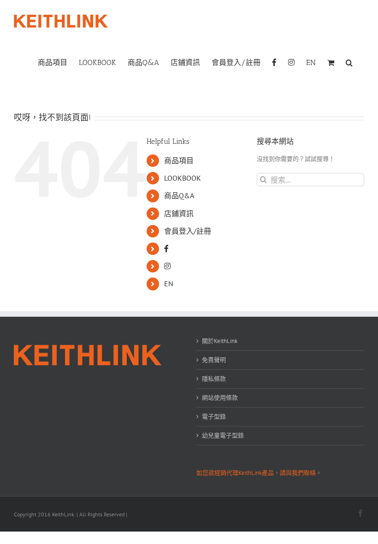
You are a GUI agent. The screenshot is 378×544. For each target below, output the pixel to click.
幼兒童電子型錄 (223, 435)
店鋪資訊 (179, 213)
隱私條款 (214, 379)
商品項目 (179, 160)
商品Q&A (179, 195)
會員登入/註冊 (187, 231)
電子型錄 (214, 416)
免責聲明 (214, 360)
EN (168, 283)
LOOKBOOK (182, 178)
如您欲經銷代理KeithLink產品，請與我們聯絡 (256, 473)
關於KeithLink (219, 341)
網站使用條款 (220, 398)
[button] (349, 62)
